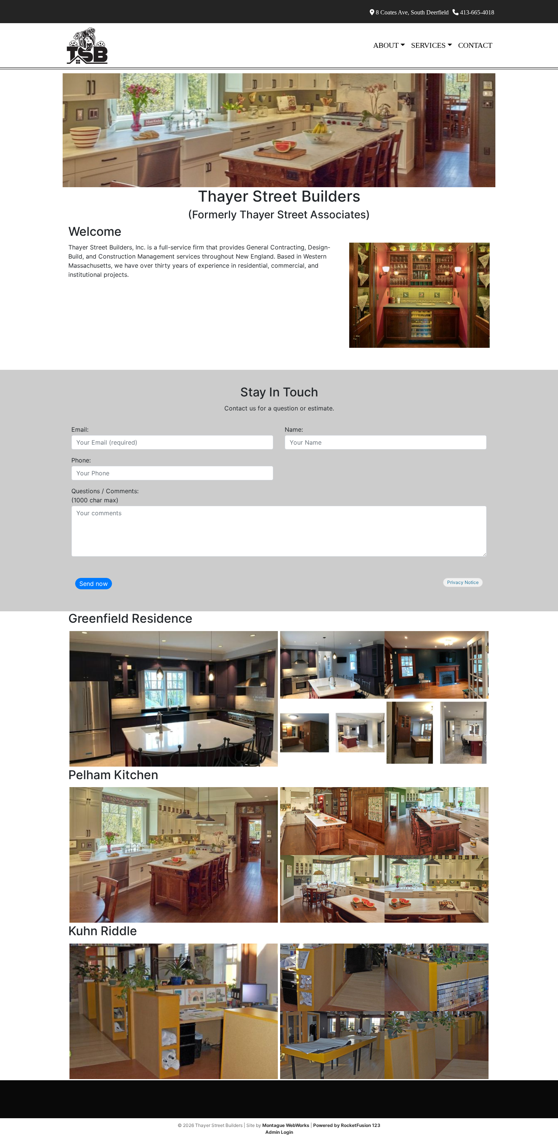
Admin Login (279, 1132)
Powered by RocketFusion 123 (346, 1125)
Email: (79, 429)
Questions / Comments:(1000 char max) (105, 495)
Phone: (81, 460)
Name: (294, 429)
